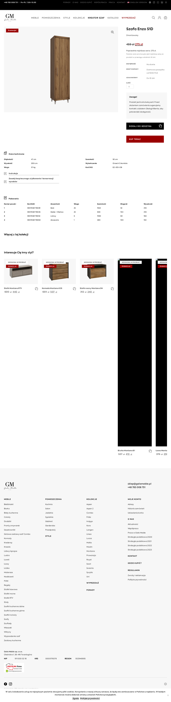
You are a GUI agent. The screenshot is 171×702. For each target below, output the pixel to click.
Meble (35, 18)
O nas (75, 2)
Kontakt (121, 2)
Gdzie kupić (86, 2)
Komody (8, 538)
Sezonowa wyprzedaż (17, 262)
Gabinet (49, 521)
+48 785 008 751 (136, 487)
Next (166, 252)
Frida (89, 517)
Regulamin (134, 570)
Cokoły (7, 517)
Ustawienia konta (136, 513)
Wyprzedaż (129, 18)
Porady (67, 2)
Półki (6, 581)
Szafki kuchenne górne (14, 611)
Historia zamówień (136, 509)
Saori (89, 564)
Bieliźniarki (8, 504)
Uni (88, 577)
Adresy (131, 504)
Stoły (6, 602)
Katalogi (113, 18)
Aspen (89, 504)
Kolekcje (79, 18)
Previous (160, 252)
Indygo (90, 521)
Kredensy (8, 543)
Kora (89, 526)
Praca (112, 2)
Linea (89, 534)
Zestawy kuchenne (12, 640)
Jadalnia (49, 513)
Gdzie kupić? (135, 563)
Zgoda (76, 698)
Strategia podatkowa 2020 (140, 537)
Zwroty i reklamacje (137, 575)
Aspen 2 (90, 509)
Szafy (6, 619)
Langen (90, 530)
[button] (36, 289)
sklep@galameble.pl (139, 484)
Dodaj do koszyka (140, 126)
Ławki (6, 560)
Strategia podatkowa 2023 (140, 550)
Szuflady (8, 623)
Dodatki (7, 521)
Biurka (7, 509)
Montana (91, 551)
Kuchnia (48, 504)
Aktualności (133, 524)
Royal (89, 560)
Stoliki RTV (8, 598)
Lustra (7, 555)
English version (138, 2)
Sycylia (90, 572)
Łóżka (7, 568)
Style (66, 18)
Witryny (7, 632)
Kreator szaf (96, 18)
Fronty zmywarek (12, 526)
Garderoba (50, 526)
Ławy (6, 564)
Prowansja (91, 555)
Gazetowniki (9, 530)
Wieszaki (8, 628)
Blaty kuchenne (11, 513)
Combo (90, 513)
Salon (47, 509)
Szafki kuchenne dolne (14, 606)
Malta (89, 543)
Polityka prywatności (137, 580)
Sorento (90, 568)
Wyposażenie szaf (12, 636)
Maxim (90, 547)
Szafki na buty (10, 615)
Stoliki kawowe (10, 589)
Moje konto (134, 499)
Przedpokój (50, 530)
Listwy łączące (10, 551)
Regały (7, 585)
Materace (8, 572)
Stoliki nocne (10, 594)
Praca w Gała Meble (137, 533)
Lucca (89, 538)
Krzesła (7, 547)
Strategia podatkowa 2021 (139, 541)
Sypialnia (49, 517)
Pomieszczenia (51, 18)
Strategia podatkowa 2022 (140, 545)
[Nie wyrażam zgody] (168, 695)
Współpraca (100, 2)
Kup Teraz (135, 139)
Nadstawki (9, 577)
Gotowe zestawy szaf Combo (17, 534)
